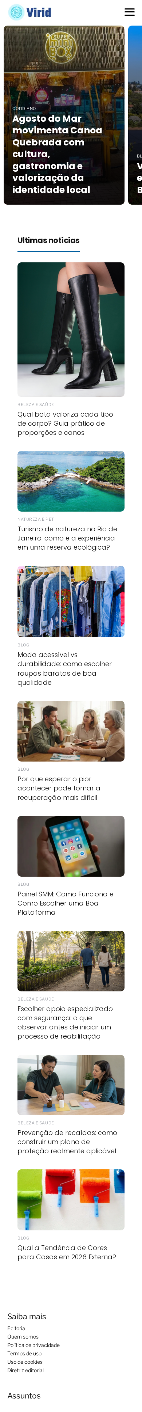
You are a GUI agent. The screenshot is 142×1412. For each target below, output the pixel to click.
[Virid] (33, 12)
